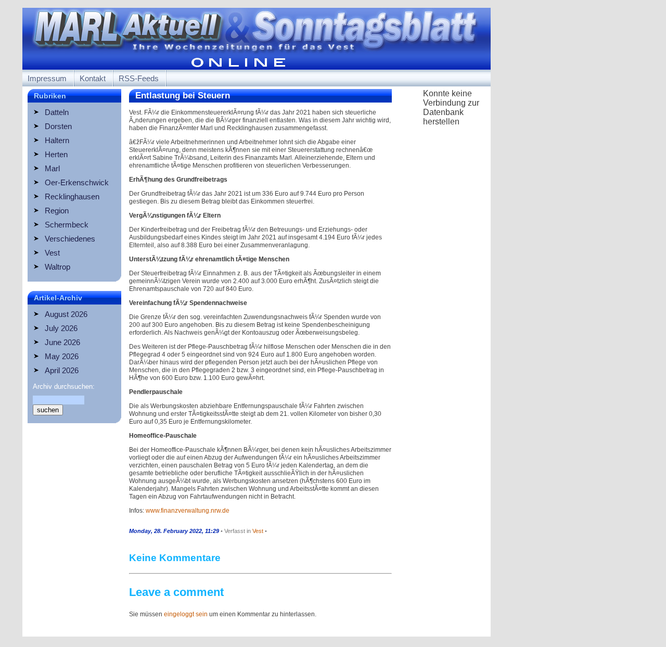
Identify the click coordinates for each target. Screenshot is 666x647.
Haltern (57, 140)
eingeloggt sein (186, 614)
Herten (56, 154)
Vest (52, 252)
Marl (52, 168)
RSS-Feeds (139, 78)
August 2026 (66, 314)
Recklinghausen (72, 196)
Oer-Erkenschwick (77, 182)
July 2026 (61, 328)
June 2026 (62, 342)
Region (57, 210)
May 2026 (62, 356)
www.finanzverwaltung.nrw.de (187, 510)
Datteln (57, 112)
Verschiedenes (70, 238)
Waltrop (57, 266)
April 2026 (62, 370)
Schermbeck (66, 224)
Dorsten (58, 126)
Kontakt (93, 78)
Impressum (47, 78)
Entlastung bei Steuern (182, 95)
